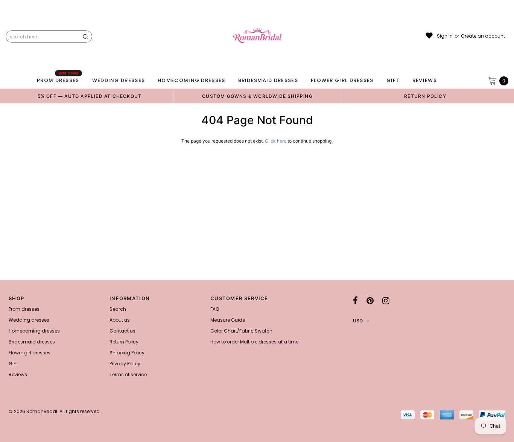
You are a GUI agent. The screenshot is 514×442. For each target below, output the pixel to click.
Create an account (483, 36)
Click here (276, 141)
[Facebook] (355, 300)
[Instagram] (385, 300)
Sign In (445, 36)
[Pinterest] (370, 300)
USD (358, 320)
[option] (89, 96)
